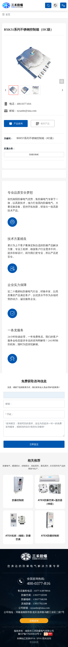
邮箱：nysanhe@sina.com (22, 110)
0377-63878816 (42, 591)
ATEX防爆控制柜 (50, 535)
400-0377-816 (38, 583)
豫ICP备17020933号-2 (29, 633)
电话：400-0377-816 (20, 103)
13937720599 (40, 595)
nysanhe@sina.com (40, 608)
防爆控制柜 (34, 154)
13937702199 (40, 603)
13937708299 (40, 599)
